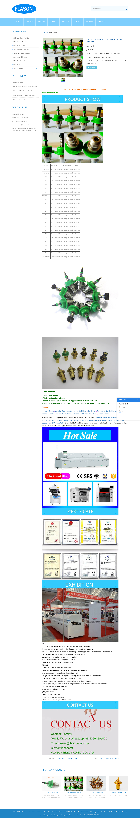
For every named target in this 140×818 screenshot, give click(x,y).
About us (29, 22)
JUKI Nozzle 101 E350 (119, 792)
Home (17, 22)
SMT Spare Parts (58, 423)
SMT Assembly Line (20, 57)
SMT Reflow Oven (101, 418)
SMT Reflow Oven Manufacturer (76, 812)
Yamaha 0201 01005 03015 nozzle (67, 758)
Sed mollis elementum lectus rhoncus (25, 86)
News (53, 22)
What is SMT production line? (22, 100)
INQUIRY (92, 67)
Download (65, 22)
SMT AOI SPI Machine (80, 420)
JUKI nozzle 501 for (51, 792)
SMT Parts (16, 65)
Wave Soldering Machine (116, 418)
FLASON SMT (123, 404)
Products (41, 22)
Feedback (89, 22)
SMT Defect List (18, 82)
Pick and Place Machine (50, 420)
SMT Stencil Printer (65, 420)
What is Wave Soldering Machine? (24, 95)
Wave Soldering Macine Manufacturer (97, 812)
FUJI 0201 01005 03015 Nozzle (109, 758)
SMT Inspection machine (21, 49)
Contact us (101, 22)
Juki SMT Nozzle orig (74, 792)
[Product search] (125, 8)
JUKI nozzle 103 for (96, 792)
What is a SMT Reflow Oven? (22, 91)
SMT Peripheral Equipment (111, 420)
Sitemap (124, 812)
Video (77, 22)
